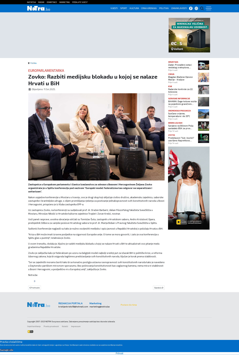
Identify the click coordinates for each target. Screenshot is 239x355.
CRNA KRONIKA (149, 8)
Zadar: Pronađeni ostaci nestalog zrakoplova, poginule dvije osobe (180, 66)
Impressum (75, 326)
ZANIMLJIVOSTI (179, 8)
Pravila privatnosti (51, 326)
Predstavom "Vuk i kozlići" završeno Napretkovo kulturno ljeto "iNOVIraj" (181, 139)
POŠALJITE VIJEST (80, 2)
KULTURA (134, 8)
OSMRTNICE (52, 2)
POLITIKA (164, 8)
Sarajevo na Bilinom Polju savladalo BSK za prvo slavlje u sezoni (180, 127)
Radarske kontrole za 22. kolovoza (180, 90)
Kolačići (65, 326)
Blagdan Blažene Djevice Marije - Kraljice (180, 78)
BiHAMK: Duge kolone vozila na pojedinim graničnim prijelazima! (182, 102)
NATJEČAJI (31, 2)
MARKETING (64, 2)
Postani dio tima (129, 304)
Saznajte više (6, 350)
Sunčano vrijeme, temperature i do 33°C (179, 114)
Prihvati (119, 353)
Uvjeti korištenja (34, 326)
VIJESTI (114, 8)
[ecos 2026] (189, 34)
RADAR (41, 2)
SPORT (123, 8)
